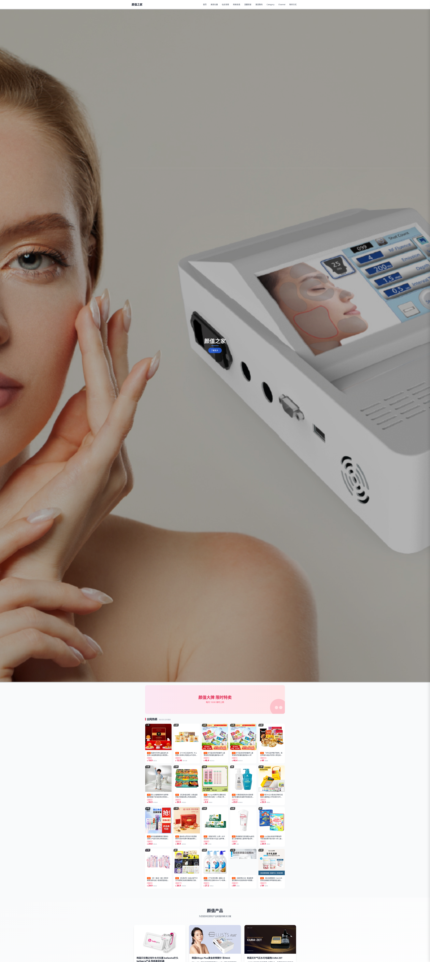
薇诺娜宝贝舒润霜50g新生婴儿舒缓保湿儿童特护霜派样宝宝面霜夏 (243, 837)
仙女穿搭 (225, 4)
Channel (281, 4)
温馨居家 (247, 4)
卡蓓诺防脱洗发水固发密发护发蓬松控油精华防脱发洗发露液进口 (243, 796)
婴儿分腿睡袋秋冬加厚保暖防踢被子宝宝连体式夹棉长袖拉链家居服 (158, 796)
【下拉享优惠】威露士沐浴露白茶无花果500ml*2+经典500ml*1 (214, 879)
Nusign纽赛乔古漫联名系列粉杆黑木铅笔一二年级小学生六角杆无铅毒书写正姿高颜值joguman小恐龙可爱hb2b (215, 796)
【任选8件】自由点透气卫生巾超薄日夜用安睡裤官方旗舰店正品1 (186, 879)
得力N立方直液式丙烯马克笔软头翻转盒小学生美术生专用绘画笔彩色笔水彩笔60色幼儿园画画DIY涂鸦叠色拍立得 (271, 796)
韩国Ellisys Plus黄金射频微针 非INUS (211, 957)
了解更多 (214, 350)
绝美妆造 (236, 4)
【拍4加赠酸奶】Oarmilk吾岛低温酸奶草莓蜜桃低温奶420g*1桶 (271, 879)
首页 (205, 4)
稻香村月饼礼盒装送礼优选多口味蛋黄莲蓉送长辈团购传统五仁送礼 (158, 754)
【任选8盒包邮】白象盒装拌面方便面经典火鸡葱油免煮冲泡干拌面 (186, 796)
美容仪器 (214, 4)
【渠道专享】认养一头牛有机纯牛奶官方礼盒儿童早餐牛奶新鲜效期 (215, 837)
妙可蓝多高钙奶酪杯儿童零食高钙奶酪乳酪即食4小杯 (214, 754)
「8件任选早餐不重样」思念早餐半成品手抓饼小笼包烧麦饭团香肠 (271, 754)
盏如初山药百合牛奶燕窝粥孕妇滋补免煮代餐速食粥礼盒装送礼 (186, 837)
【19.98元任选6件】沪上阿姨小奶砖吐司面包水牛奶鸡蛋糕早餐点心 (186, 754)
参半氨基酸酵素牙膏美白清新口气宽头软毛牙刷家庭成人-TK (158, 837)
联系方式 (293, 4)
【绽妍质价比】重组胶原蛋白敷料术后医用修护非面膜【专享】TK (242, 879)
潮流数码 (259, 4)
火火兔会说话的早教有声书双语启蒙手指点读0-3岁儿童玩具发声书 (271, 837)
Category (270, 4)
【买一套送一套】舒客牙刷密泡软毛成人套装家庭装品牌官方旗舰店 (158, 879)
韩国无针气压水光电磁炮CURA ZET (264, 957)
